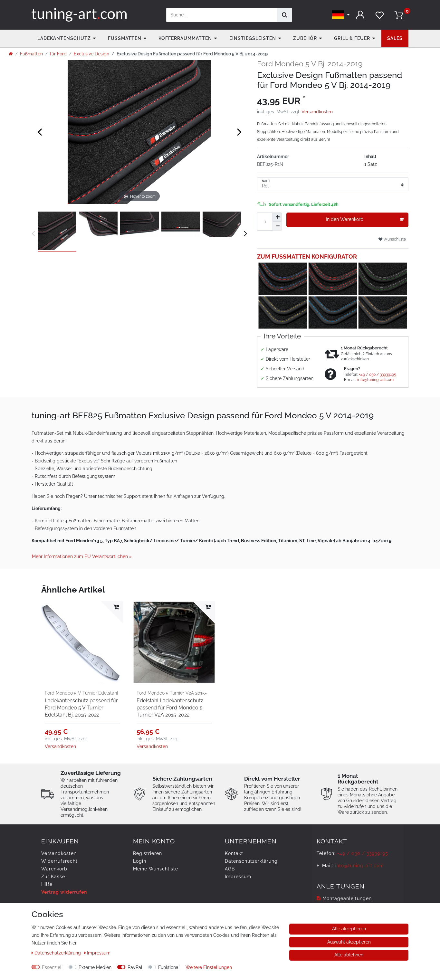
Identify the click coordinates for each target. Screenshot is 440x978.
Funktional (169, 967)
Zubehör (305, 38)
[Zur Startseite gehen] (11, 53)
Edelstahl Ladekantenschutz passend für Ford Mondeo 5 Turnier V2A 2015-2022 (170, 708)
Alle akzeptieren (349, 928)
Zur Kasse (53, 876)
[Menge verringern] (277, 226)
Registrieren (147, 853)
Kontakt (234, 853)
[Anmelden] (360, 15)
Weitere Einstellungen (209, 967)
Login (139, 861)
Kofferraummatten (185, 38)
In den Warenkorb (344, 219)
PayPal (135, 967)
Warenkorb (54, 868)
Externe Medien (95, 967)
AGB (230, 868)
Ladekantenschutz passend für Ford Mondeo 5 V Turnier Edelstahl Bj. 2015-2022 (81, 708)
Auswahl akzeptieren (349, 942)
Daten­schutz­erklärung (251, 861)
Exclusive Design (91, 53)
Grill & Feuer (352, 38)
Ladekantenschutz (64, 38)
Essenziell (52, 967)
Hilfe (47, 884)
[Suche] (284, 15)
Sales (395, 38)
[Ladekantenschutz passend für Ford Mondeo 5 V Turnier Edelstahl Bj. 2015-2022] (82, 642)
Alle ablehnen (348, 954)
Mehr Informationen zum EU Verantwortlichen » (82, 556)
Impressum (238, 876)
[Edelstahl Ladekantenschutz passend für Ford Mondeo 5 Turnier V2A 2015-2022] (174, 642)
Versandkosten (317, 111)
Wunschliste (394, 239)
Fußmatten (124, 38)
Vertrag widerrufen (64, 892)
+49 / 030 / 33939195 (377, 374)
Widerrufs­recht (59, 861)
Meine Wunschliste (155, 868)
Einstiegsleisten (252, 38)
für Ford (58, 53)
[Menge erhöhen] (277, 217)
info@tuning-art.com (375, 379)
